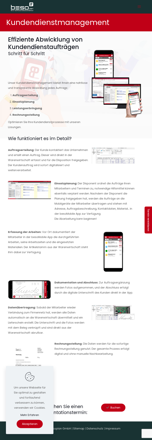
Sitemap (78, 428)
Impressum (112, 428)
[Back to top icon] (138, 434)
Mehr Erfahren (29, 415)
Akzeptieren (29, 424)
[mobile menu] (139, 6)
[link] (113, 156)
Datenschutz (95, 428)
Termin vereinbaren (148, 220)
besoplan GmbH (60, 428)
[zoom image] (130, 151)
